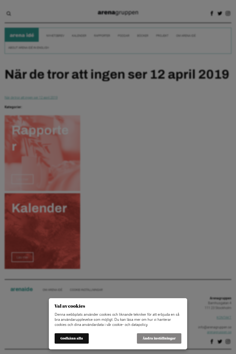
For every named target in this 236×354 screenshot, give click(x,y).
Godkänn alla (71, 338)
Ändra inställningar (159, 338)
